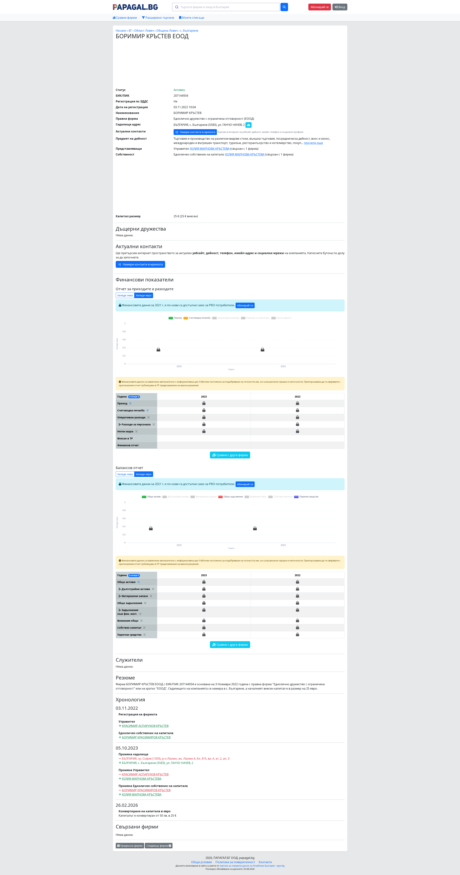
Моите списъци (192, 18)
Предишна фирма (130, 845)
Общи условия (201, 862)
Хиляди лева (125, 295)
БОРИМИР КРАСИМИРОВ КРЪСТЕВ (146, 737)
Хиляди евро (143, 295)
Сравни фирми (126, 18)
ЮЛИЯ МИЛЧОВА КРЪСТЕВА (209, 149)
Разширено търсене (159, 18)
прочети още (313, 143)
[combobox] (226, 7)
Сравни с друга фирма (232, 455)
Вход (341, 7)
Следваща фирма (157, 845)
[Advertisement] (230, 63)
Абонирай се (320, 7)
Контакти (265, 862)
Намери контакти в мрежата (197, 132)
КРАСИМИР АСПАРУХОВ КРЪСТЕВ (145, 726)
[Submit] (176, 7)
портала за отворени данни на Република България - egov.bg (252, 865)
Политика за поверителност (235, 862)
